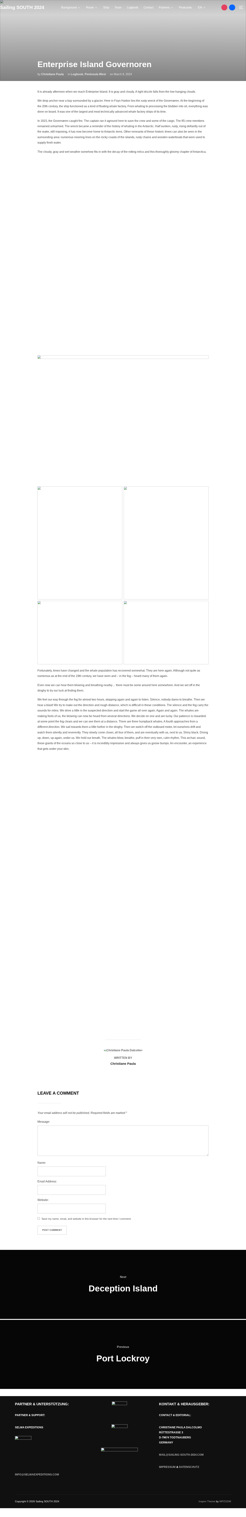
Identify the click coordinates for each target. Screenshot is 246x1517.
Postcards (185, 7)
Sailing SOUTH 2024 (22, 7)
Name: (41, 1162)
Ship (106, 7)
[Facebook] (232, 8)
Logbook (132, 7)
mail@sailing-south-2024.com (181, 1454)
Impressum (167, 1466)
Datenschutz (189, 1466)
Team (118, 7)
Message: (43, 1121)
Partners (164, 7)
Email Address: (47, 1181)
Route (90, 7)
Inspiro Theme (207, 1501)
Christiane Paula (52, 74)
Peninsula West (95, 74)
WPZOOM (225, 1501)
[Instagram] (224, 8)
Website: (43, 1199)
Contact (148, 7)
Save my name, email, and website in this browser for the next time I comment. (86, 1218)
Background (69, 7)
